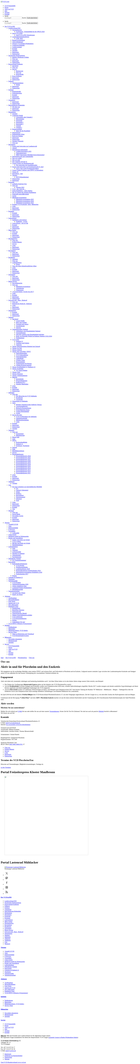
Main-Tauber (12, 230)
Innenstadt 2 (19, 122)
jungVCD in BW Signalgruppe (25, 35)
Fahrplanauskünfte (21, 418)
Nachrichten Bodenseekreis (16, 55)
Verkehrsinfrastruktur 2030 (20, 584)
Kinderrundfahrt (17, 129)
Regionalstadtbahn (21, 442)
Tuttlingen (11, 481)
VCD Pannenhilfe (10, 6)
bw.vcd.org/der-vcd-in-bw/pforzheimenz (18, 724)
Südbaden (11, 392)
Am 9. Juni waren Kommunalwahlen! (27, 168)
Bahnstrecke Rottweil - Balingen (22, 303)
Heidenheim (12, 112)
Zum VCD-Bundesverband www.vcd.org (13, 1062)
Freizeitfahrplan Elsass (23, 410)
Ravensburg (12, 250)
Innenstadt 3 (19, 124)
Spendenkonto (20, 326)
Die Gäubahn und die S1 (19, 161)
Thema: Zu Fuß (17, 348)
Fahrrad (14, 447)
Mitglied (101, 711)
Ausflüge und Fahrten (22, 343)
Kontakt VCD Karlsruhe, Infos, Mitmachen (25, 204)
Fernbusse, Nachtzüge (22, 445)
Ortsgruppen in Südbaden (20, 401)
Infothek (7, 625)
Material (14, 377)
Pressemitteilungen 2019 (23, 463)
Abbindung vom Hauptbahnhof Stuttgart (28, 331)
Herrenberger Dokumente (20, 149)
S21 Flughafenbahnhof (19, 560)
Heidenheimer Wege (18, 134)
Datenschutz (16, 54)
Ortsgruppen (20, 290)
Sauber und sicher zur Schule (21, 540)
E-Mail (20, 711)
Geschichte (19, 399)
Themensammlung (17, 83)
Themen (14, 175)
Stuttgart (10, 317)
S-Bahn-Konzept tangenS (23, 365)
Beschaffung (20, 495)
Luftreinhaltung (17, 262)
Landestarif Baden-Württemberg (22, 588)
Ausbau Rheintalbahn (22, 411)
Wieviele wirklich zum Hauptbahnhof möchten (30, 334)
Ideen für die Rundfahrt (23, 131)
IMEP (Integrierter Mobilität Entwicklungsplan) (30, 155)
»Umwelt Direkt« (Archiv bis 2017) (23, 291)
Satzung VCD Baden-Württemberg (22, 43)
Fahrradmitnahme (21, 357)
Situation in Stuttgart (18, 553)
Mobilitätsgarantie (17, 589)
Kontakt (7, 14)
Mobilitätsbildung (17, 545)
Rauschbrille (20, 74)
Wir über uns (16, 107)
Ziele (13, 548)
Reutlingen (11, 257)
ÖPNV (14, 440)
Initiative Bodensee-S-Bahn (20, 57)
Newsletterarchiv (17, 283)
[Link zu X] (7, 875)
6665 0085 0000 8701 (16, 744)
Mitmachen (8, 637)
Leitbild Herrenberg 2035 (23, 151)
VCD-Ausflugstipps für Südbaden (26, 416)
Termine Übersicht (17, 141)
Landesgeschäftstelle (18, 45)
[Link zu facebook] (7, 884)
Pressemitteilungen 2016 (23, 466)
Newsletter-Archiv (17, 516)
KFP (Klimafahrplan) (22, 177)
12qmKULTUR (13, 524)
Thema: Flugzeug (17, 374)
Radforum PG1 (20, 382)
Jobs (6, 11)
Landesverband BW (14, 28)
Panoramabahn (20, 362)
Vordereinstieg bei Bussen (24, 363)
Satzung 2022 (20, 187)
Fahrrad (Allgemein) (22, 490)
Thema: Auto (16, 372)
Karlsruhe (11, 182)
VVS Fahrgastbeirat (22, 355)
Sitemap (7, 1059)
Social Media (16, 514)
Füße (13, 449)
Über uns (15, 59)
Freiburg (11, 90)
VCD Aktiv (15, 339)
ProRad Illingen (17, 242)
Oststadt (18, 126)
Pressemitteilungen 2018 (23, 464)
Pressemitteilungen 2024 (23, 456)
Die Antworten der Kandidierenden (26, 165)
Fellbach (11, 81)
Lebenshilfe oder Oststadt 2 (24, 117)
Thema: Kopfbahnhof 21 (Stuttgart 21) (23, 367)
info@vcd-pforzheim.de (13, 723)
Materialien (11, 629)
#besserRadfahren (13, 599)
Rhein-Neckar (12, 281)
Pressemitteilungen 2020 (23, 461)
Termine (7, 12)
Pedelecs (18, 493)
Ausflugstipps (12, 598)
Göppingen (11, 100)
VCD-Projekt (20, 565)
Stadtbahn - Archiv (21, 221)
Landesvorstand (17, 47)
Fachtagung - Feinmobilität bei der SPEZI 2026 (30, 31)
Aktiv (14, 403)
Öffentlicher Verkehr (14, 558)
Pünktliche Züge (13, 606)
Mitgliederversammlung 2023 (25, 203)
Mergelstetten (20, 119)
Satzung (18, 327)
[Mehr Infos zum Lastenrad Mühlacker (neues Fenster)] (15, 867)
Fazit (17, 500)
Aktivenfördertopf (17, 42)
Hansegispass (16, 132)
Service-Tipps (12, 632)
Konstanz (11, 211)
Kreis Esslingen (17, 76)
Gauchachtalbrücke (22, 406)
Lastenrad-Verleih (17, 115)
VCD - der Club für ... (19, 189)
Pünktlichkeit (16, 608)
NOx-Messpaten (13, 605)
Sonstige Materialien (22, 384)
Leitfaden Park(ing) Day (19, 184)
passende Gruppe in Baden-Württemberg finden (63, 1037)
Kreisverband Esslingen (15, 64)
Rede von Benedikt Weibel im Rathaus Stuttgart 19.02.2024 (34, 336)
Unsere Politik (20, 321)
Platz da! (18, 72)
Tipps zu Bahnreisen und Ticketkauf (23, 634)
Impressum (15, 52)
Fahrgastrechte (16, 611)
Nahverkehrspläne (21, 353)
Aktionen (15, 259)
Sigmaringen (12, 310)
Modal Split (15, 437)
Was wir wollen (17, 158)
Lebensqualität (16, 552)
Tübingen (11, 430)
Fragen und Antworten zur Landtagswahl (24, 146)
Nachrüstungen (16, 557)
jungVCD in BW (17, 33)
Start (2, 657)
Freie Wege (11, 601)
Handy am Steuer (17, 594)
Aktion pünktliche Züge (19, 586)
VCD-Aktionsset (17, 617)
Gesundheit (11, 531)
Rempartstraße (16, 91)
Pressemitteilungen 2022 (23, 457)
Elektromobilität (13, 528)
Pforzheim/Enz (12, 238)
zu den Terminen (6, 767)
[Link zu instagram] (7, 889)
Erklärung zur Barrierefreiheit (13, 1055)
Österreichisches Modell (19, 613)
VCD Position (16, 582)
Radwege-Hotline (17, 136)
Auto (13, 439)
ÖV (17, 488)
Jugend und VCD (13, 603)
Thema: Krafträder (17, 368)
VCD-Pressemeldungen (19, 618)
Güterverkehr (12, 534)
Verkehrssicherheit (13, 591)
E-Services (11, 529)
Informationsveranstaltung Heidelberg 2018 (29, 572)
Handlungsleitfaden (22, 567)
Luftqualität (15, 533)
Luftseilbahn (20, 358)
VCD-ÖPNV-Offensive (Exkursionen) (20, 623)
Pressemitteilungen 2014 (23, 468)
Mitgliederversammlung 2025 (25, 199)
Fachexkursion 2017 (22, 574)
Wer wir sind (16, 160)
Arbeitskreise (20, 288)
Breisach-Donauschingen (23, 408)
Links (14, 206)
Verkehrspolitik (13, 581)
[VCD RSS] (7, 893)
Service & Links (17, 415)
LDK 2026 (19, 38)
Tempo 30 (15, 172)
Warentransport (20, 497)
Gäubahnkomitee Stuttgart (20, 329)
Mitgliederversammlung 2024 (25, 201)
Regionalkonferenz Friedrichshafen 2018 (28, 570)
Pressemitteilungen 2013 (23, 469)
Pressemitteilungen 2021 (23, 459)
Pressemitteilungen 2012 (23, 471)
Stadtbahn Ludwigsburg (19, 220)
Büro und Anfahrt (21, 322)
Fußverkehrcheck (21, 153)
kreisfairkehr (20, 379)
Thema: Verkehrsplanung (19, 375)
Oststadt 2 (19, 127)
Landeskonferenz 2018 (23, 569)
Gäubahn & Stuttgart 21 (15, 577)
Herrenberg (11, 144)
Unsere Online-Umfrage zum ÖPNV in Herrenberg (27, 170)
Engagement (20, 434)
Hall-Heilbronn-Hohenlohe (16, 105)
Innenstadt (19, 120)
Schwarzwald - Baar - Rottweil (17, 300)
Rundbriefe (19, 398)
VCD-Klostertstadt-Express (20, 635)
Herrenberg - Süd (17, 173)
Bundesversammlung (18, 40)
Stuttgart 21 (19, 341)
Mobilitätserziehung (18, 451)
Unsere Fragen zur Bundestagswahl (23, 163)
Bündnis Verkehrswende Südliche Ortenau (29, 404)
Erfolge (14, 620)
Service (14, 69)
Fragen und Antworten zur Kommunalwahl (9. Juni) (28, 167)
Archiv (14, 196)
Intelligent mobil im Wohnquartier (18, 536)
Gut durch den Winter (18, 593)
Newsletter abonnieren (15, 639)
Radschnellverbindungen (19, 564)
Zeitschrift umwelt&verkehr (20, 194)
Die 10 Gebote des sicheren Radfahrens (24, 192)
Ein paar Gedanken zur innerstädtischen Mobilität (27, 487)
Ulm (9, 485)
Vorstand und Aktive (22, 324)
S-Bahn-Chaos (20, 360)
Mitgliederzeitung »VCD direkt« (18, 630)
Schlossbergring (17, 93)
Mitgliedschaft (20, 435)
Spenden (14, 50)
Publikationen (20, 338)
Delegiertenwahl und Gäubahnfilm (22, 156)
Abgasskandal (16, 555)
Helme (18, 84)
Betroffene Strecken (18, 610)
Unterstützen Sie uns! (18, 622)
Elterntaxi (19, 499)
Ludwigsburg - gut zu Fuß (20, 223)
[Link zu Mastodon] (7, 879)
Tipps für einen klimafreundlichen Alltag (24, 266)
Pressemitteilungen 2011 (23, 473)
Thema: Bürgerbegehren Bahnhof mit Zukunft (26, 346)
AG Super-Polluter (21, 370)
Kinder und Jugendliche (15, 538)
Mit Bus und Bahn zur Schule (21, 543)
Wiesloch (11, 511)
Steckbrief (15, 66)
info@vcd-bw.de (10, 1051)
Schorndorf (11, 274)
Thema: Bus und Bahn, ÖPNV (21, 351)
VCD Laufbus (16, 541)
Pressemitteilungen (21, 380)
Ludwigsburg (12, 218)
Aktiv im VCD (9, 9)
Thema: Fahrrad (17, 350)
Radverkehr (11, 562)
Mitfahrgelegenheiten (22, 420)
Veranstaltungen (17, 30)
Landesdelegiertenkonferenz (20, 37)
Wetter (18, 492)
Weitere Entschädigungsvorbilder (22, 615)
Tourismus (11, 579)
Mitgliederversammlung (19, 197)
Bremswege (19, 71)
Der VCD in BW (10, 26)
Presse (6, 7)
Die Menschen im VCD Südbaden (26, 396)
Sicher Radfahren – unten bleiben (22, 191)
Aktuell (14, 148)
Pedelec (14, 576)
